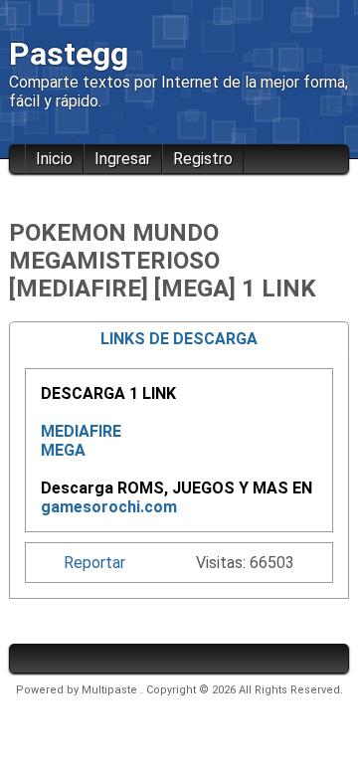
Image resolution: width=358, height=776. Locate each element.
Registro (203, 158)
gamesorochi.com (109, 506)
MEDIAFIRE (81, 431)
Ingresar (122, 158)
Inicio (54, 158)
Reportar (94, 562)
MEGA (63, 450)
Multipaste (111, 689)
